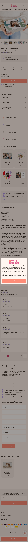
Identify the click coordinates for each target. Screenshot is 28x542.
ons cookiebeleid (7, 276)
